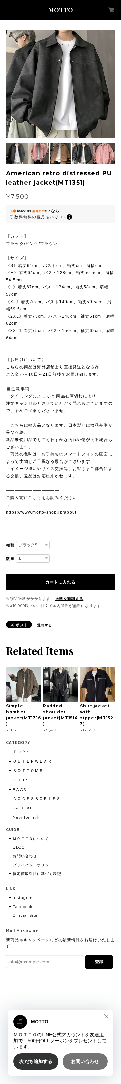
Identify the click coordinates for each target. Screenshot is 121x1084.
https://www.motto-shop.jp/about (41, 512)
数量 (10, 558)
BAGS (19, 789)
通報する (44, 625)
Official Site (25, 915)
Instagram (23, 897)
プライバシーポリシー (33, 864)
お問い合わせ (25, 856)
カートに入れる (60, 582)
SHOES (21, 779)
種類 (10, 545)
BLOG (19, 847)
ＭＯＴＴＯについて (31, 838)
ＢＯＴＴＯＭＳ (28, 770)
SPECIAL (23, 807)
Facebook (23, 906)
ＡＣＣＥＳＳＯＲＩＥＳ (37, 798)
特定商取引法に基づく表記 (37, 873)
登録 (99, 961)
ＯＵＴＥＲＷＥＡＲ (32, 761)
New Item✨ (26, 817)
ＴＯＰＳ (21, 751)
